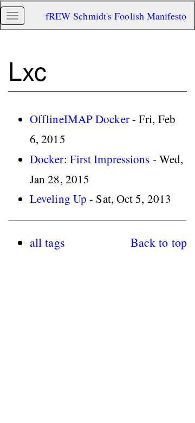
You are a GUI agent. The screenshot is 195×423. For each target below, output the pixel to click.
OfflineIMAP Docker (79, 118)
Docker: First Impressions (90, 158)
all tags (47, 242)
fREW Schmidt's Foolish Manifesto (116, 15)
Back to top (159, 242)
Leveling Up (58, 198)
